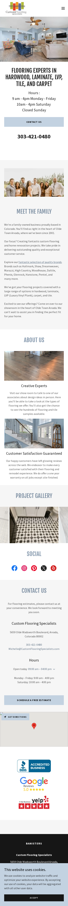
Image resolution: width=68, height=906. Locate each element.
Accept (34, 897)
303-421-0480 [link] (34, 136)
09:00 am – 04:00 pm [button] (40, 669)
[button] (63, 8)
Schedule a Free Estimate (34, 700)
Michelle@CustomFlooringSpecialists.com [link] (34, 649)
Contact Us (34, 121)
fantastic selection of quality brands (40, 262)
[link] (16, 8)
